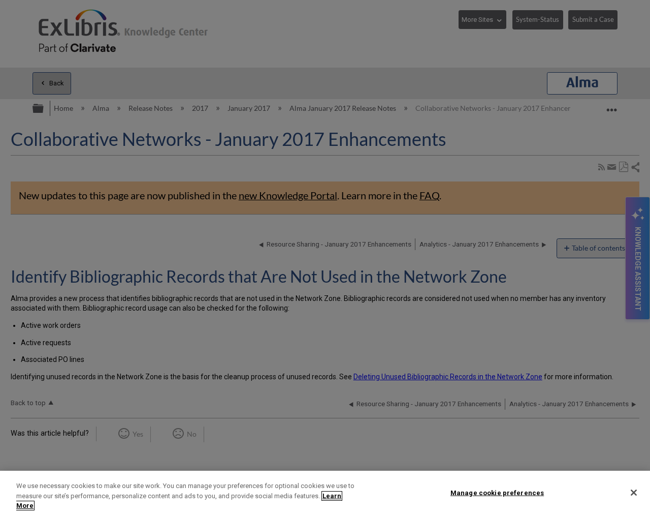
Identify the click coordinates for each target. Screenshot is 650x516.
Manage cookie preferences (497, 492)
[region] (325, 493)
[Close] (634, 492)
